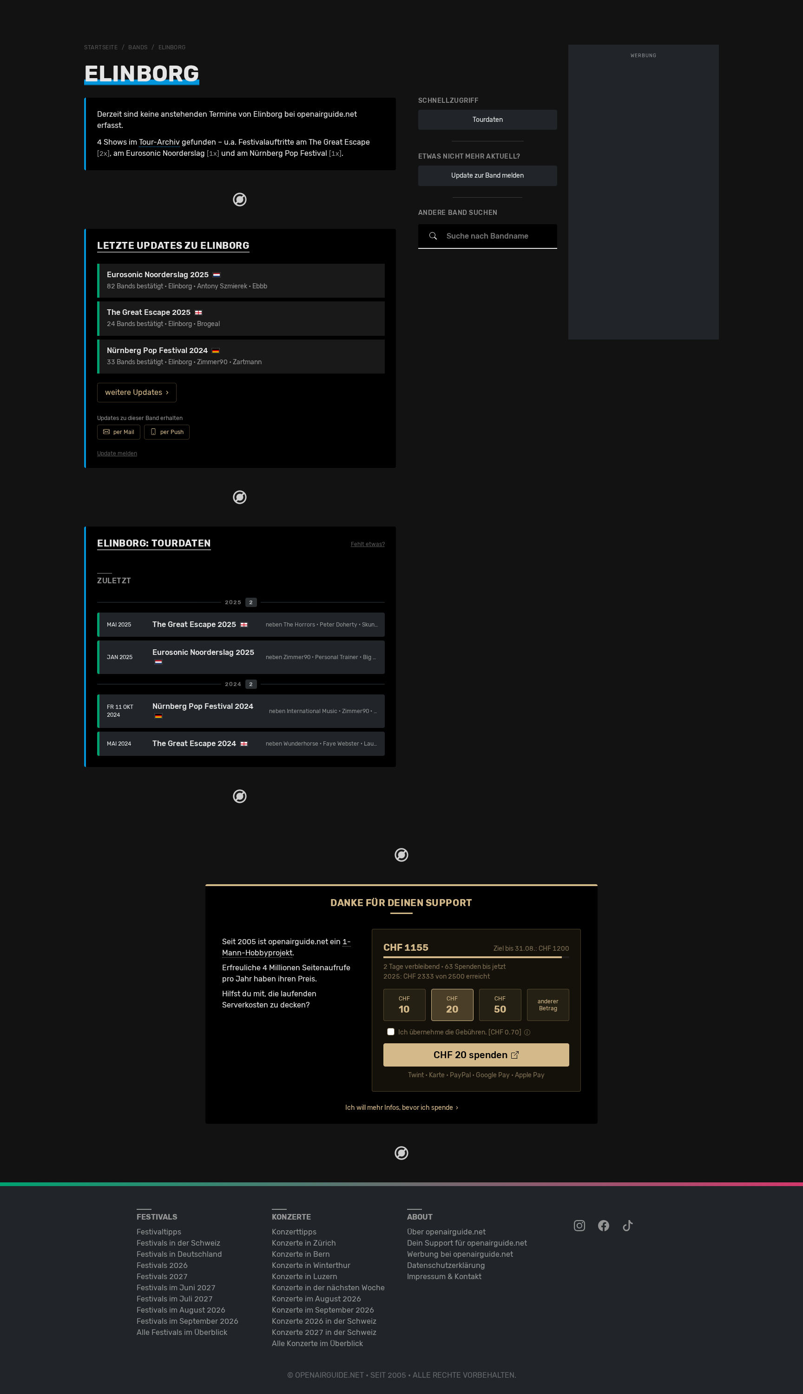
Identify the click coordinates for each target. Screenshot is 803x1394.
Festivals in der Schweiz (178, 1243)
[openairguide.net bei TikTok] (628, 1226)
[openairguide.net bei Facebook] (604, 1226)
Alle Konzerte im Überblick (317, 1343)
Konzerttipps (294, 1231)
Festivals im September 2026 (187, 1321)
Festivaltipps (159, 1231)
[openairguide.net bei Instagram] (580, 1226)
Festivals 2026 (162, 1265)
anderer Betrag (548, 1005)
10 (404, 1005)
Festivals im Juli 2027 (175, 1298)
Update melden (117, 453)
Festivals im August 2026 (181, 1310)
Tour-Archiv (159, 142)
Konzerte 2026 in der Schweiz (324, 1321)
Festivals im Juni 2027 (176, 1287)
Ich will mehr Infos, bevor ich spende (399, 1108)
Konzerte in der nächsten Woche (328, 1287)
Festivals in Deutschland (179, 1254)
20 (452, 1005)
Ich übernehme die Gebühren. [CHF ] (459, 1032)
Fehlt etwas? (368, 544)
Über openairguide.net (446, 1231)
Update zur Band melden (487, 176)
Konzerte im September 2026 (323, 1310)
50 (500, 1005)
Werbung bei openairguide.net (460, 1254)
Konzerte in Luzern (304, 1276)
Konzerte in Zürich (304, 1243)
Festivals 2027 (162, 1276)
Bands (138, 47)
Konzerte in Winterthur (311, 1265)
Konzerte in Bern (301, 1254)
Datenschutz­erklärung (446, 1265)
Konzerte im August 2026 (316, 1298)
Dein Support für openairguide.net (467, 1243)
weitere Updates (133, 392)
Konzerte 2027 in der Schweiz (324, 1332)
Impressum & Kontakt (444, 1276)
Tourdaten (488, 120)
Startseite (101, 47)
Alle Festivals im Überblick (182, 1332)
